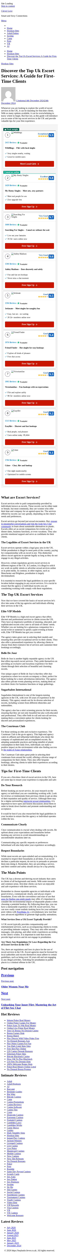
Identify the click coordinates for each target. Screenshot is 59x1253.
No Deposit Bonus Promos (19, 1069)
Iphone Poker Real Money (19, 1020)
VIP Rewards (13, 1205)
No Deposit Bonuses (16, 1161)
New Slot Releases (15, 1158)
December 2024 (14, 1245)
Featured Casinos (14, 1120)
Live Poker (12, 1148)
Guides (10, 1130)
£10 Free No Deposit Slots (19, 1061)
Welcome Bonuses (15, 1215)
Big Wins (11, 1094)
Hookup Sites (13, 31)
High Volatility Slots (16, 1133)
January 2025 (13, 1243)
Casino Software (14, 1107)
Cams (9, 38)
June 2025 (11, 1238)
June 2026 (11, 1230)
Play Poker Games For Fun (19, 1043)
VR (8, 43)
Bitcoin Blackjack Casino (18, 1056)
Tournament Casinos (16, 1197)
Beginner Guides (14, 1091)
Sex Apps (11, 1177)
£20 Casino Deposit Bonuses (20, 1051)
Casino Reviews (14, 1104)
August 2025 (12, 1235)
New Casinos (13, 1156)
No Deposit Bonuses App (18, 1041)
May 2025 (11, 1240)
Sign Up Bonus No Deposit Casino (22, 1030)
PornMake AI (23, 912)
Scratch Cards (13, 1174)
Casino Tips (12, 1109)
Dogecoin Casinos (15, 1115)
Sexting (10, 36)
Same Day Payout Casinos (19, 1171)
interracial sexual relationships (36, 801)
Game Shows (13, 1128)
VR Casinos (12, 1213)
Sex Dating (12, 1179)
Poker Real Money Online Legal (21, 1067)
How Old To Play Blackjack (19, 1059)
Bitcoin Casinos (14, 1097)
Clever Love (6, 11)
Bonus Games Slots (15, 1033)
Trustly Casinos (14, 1200)
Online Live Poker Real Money (21, 1028)
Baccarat (11, 1089)
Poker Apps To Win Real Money (21, 1025)
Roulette (10, 1169)
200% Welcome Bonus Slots (19, 1064)
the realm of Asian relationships (17, 750)
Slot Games (12, 1189)
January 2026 (13, 1233)
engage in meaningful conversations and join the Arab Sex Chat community (29, 524)
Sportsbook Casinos (16, 1195)
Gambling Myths (14, 1125)
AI (8, 46)
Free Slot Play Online (16, 1048)
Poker (9, 1164)
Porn (9, 41)
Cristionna (20, 100)
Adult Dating (13, 33)
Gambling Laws (14, 1122)
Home (9, 28)
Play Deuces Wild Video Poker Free (23, 1038)
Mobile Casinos (14, 1153)
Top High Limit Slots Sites (19, 1046)
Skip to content (8, 6)
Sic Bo (10, 1187)
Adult (9, 1081)
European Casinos (15, 1117)
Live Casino (12, 1146)
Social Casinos (13, 1192)
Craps (9, 1112)
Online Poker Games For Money (21, 1023)
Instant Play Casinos (16, 1138)
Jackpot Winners (14, 1140)
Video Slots (12, 1202)
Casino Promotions (15, 1102)
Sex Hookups (13, 1182)
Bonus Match (13, 1036)
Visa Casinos (12, 1207)
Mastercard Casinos (15, 1151)
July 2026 (11, 1227)
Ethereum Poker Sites (16, 1054)
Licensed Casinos (14, 1143)
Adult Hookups (14, 1084)
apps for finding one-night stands (16, 899)
